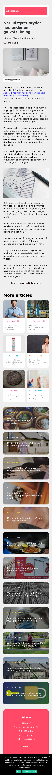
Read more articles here (26, 283)
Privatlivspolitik (30, 771)
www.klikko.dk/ (29, 739)
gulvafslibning (10, 43)
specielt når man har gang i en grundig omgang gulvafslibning (24, 94)
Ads (26, 752)
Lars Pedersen (27, 38)
